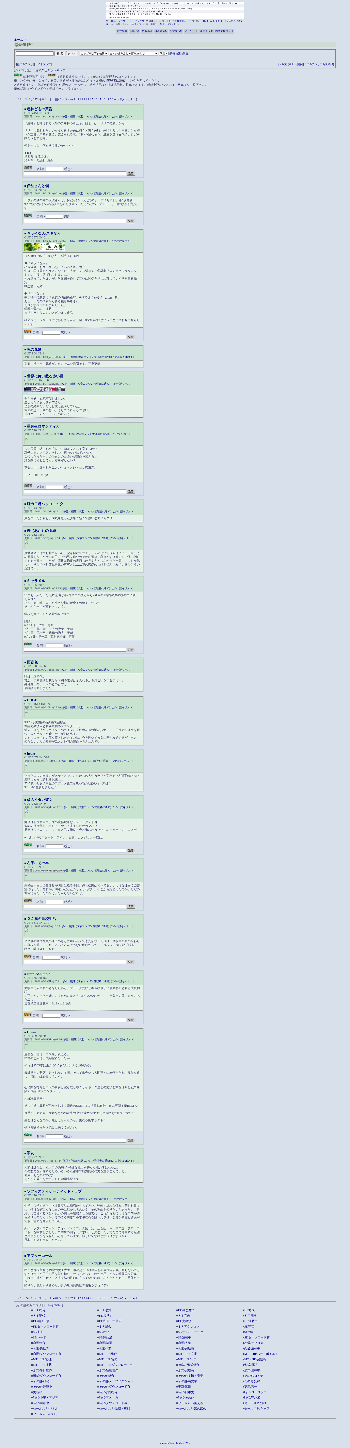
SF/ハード (39, 1337)
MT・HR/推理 (187, 1353)
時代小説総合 (108, 1392)
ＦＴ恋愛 (105, 1310)
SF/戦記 (249, 1332)
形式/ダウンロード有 (47, 1375)
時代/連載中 (41, 1403)
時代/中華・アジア (45, 1397)
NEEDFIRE (178, 21)
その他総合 (106, 1375)
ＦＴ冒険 (250, 1315)
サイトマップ (43, 64)
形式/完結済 (186, 1370)
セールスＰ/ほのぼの (192, 1408)
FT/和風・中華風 (110, 1321)
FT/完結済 (184, 1321)
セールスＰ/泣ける (256, 1403)
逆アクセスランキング (50, 70)
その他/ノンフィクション (116, 1381)
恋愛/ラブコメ (253, 1343)
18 (103, 99)
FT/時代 (249, 1310)
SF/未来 (38, 1332)
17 (99, 99)
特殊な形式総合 (188, 1364)
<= (71, 99)
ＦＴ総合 (39, 1310)
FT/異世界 (105, 1315)
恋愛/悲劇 (105, 1348)
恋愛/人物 (184, 1343)
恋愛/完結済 (186, 1348)
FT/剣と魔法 (186, 1310)
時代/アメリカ (108, 1397)
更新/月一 (39, 1392)
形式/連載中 (252, 1370)
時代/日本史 (186, 1392)
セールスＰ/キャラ (256, 1408)
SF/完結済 (105, 1337)
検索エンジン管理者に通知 (93, 116)
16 (95, 99)
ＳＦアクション (188, 1326)
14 (87, 99)
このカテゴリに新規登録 (318, 64)
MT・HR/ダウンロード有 (116, 1364)
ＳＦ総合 (105, 1326)
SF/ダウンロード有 (257, 1337)
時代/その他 (186, 1397)
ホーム (18, 39)
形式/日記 (250, 1364)
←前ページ (59, 99)
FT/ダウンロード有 (46, 1326)
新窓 (185, 53)
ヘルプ (282, 64)
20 (111, 99)
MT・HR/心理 (42, 1359)
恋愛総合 (39, 1343)
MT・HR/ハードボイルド (261, 1353)
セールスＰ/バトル (45, 1408)
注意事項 (180, 84)
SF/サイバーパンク (190, 1332)
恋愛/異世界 (41, 1348)
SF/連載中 (184, 1337)
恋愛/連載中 (252, 1348)
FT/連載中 (251, 1321)
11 (75, 99)
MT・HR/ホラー (189, 1359)
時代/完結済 (252, 1397)
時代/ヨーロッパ (255, 1392)
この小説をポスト (121, 116)
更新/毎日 (184, 1386)
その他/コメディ (255, 1375)
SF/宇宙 (249, 1326)
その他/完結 (252, 1381)
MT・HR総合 (108, 1353)
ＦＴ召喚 (184, 1315)
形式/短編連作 (108, 1370)
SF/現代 (104, 1332)
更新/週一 (250, 1386)
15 (91, 99)
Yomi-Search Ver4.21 (175, 1443)
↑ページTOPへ (53, 1305)
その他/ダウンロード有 (114, 1386)
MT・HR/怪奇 (108, 1359)
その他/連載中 (42, 1386)
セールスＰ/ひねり (45, 1414)
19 (107, 99)
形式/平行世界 (42, 1370)
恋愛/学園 (105, 1343)
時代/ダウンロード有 (113, 1403)
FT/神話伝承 (41, 1321)
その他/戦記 (41, 1381)
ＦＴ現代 (39, 1315)
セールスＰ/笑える (190, 1403)
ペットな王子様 (133, 24)
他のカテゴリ (25, 64)
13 (83, 99)
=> (115, 99)
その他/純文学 (187, 1381)
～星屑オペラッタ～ (168, 24)
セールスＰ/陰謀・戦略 (114, 1408)
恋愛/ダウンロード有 (47, 1353)
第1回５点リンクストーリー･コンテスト (126, 21)
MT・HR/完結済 (255, 1359)
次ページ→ (127, 99)
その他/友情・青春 (190, 1375)
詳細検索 (175, 53)
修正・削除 (295, 64)
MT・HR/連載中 (44, 1364)
